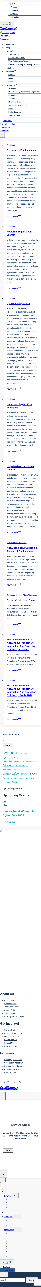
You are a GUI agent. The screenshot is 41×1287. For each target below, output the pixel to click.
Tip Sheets (32, 595)
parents (24, 774)
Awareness (10, 752)
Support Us (8, 1270)
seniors (14, 778)
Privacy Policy (10, 1000)
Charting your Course (13, 1060)
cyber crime (23, 753)
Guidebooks (21, 543)
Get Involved (9, 1030)
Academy (8, 1217)
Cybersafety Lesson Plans (21, 600)
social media (23, 778)
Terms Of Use (10, 1013)
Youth (14, 782)
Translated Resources (17, 105)
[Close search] (4, 1274)
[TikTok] (15, 29)
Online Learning (7, 769)
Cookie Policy (10, 1010)
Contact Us (7, 121)
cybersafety (9, 757)
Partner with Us (10, 1040)
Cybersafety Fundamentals (21, 150)
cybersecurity (8, 761)
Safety (6, 778)
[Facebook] (7, 29)
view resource (14, 216)
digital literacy (17, 761)
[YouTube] (10, 29)
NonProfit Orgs (14, 102)
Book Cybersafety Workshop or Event (24, 65)
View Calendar (9, 822)
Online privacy (16, 769)
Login (10, 81)
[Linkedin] (1, 29)
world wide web (6, 782)
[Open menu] (2, 134)
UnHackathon (10, 1073)
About (10, 78)
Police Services (14, 112)
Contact (6, 1267)
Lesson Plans (22, 595)
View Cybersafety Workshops (20, 61)
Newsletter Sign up (12, 1046)
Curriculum (11, 145)
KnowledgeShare (11, 1069)
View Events (13, 54)
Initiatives (10, 68)
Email (5, 741)
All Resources (14, 115)
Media (10, 109)
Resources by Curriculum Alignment (23, 92)
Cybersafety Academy (13, 1063)
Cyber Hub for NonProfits (14, 1033)
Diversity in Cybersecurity (29, 761)
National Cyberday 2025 (14, 1066)
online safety (11, 773)
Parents (11, 95)
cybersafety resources (23, 758)
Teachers (12, 88)
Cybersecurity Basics (18, 303)
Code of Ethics (10, 1004)
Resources (9, 1230)
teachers (32, 778)
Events (7, 1196)
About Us (10, 44)
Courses (11, 75)
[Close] (3, 1173)
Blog (8, 48)
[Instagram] (13, 29)
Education (9, 765)
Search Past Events (16, 58)
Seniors (11, 99)
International (22, 765)
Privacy (33, 773)
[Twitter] (4, 29)
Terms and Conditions (13, 1007)
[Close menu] (0, 1184)
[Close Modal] (3, 1094)
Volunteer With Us (11, 1036)
